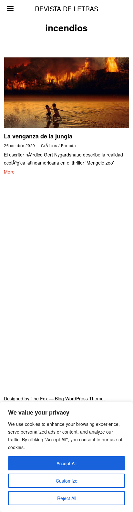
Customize (66, 480)
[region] (66, 457)
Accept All (66, 463)
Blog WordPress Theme (79, 398)
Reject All (66, 498)
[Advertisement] (66, 253)
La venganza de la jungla (38, 136)
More (9, 171)
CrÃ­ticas (49, 145)
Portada (68, 145)
